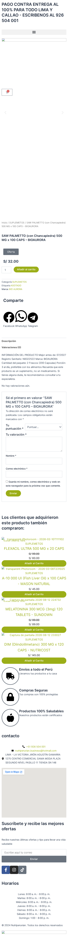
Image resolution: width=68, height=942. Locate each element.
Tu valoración (16, 434)
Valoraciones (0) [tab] (11, 347)
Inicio (4, 222)
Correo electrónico (16, 468)
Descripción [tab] (9, 341)
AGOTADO (16, 285)
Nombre (11, 455)
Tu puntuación (14, 427)
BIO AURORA (15, 289)
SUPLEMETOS (16, 222)
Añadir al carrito (26, 269)
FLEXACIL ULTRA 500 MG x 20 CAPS (34, 548)
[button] (34, 32)
